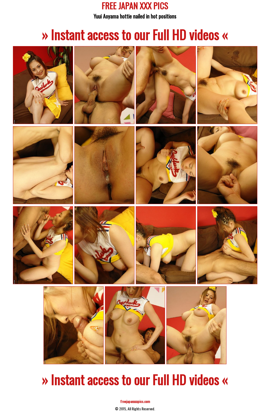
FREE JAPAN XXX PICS (135, 6)
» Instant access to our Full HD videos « (135, 34)
